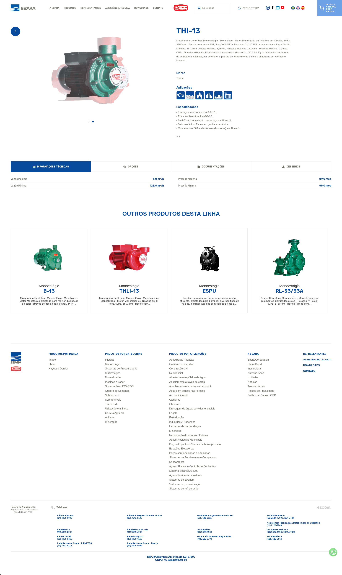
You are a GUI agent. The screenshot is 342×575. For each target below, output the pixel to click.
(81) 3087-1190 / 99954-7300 (281, 532)
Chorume (174, 404)
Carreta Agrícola (114, 412)
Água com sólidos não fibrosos (187, 390)
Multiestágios (112, 372)
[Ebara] (16, 363)
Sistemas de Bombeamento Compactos (192, 457)
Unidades (253, 377)
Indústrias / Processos (182, 421)
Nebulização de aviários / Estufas (188, 435)
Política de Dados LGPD (262, 395)
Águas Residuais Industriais (185, 475)
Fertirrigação (176, 417)
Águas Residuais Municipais (185, 439)
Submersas (112, 395)
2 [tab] (93, 121)
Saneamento (176, 461)
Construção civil (178, 368)
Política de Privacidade (261, 390)
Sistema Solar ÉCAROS (119, 386)
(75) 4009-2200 (64, 532)
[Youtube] (282, 8)
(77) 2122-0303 (204, 539)
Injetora (109, 359)
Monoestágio (112, 364)
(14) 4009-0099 (134, 545)
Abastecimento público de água (187, 377)
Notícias (252, 381)
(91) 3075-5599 (204, 532)
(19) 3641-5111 (204, 518)
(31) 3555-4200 (134, 532)
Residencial (176, 372)
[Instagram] (268, 9)
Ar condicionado (178, 395)
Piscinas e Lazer (115, 381)
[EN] (298, 9)
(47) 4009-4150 (134, 539)
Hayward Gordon (58, 368)
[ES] (303, 9)
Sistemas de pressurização (185, 484)
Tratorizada (111, 404)
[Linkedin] (277, 8)
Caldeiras (174, 399)
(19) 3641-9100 (134, 518)
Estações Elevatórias (181, 448)
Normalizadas (113, 377)
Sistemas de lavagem (182, 479)
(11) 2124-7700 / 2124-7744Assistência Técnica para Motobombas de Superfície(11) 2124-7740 (293, 522)
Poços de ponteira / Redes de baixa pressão (195, 444)
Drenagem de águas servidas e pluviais (192, 408)
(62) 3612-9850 (274, 539)
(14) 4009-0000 (64, 518)
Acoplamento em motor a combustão (190, 386)
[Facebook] (272, 8)
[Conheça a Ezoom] (324, 508)
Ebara (51, 364)
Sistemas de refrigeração (183, 488)
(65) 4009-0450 (64, 539)
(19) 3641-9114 (64, 545)
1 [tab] (88, 121)
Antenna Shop (256, 372)
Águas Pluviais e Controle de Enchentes (192, 466)
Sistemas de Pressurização (121, 368)
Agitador (110, 417)
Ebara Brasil (255, 364)
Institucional (254, 368)
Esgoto (173, 412)
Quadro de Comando (117, 390)
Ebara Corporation (258, 359)
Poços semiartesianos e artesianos (189, 452)
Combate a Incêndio (181, 364)
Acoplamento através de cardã (187, 381)
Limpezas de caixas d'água (185, 426)
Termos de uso (256, 386)
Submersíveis (113, 399)
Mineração (111, 421)
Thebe (52, 359)
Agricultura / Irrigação (181, 359)
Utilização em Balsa (116, 408)
